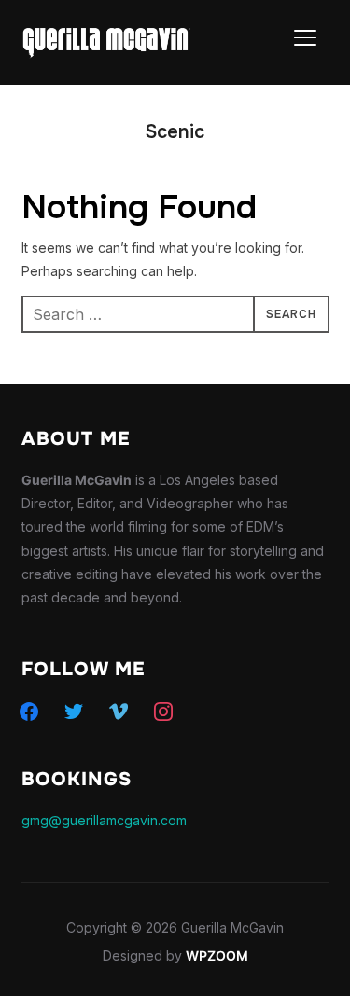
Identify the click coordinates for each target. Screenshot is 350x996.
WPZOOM (217, 955)
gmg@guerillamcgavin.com (104, 820)
